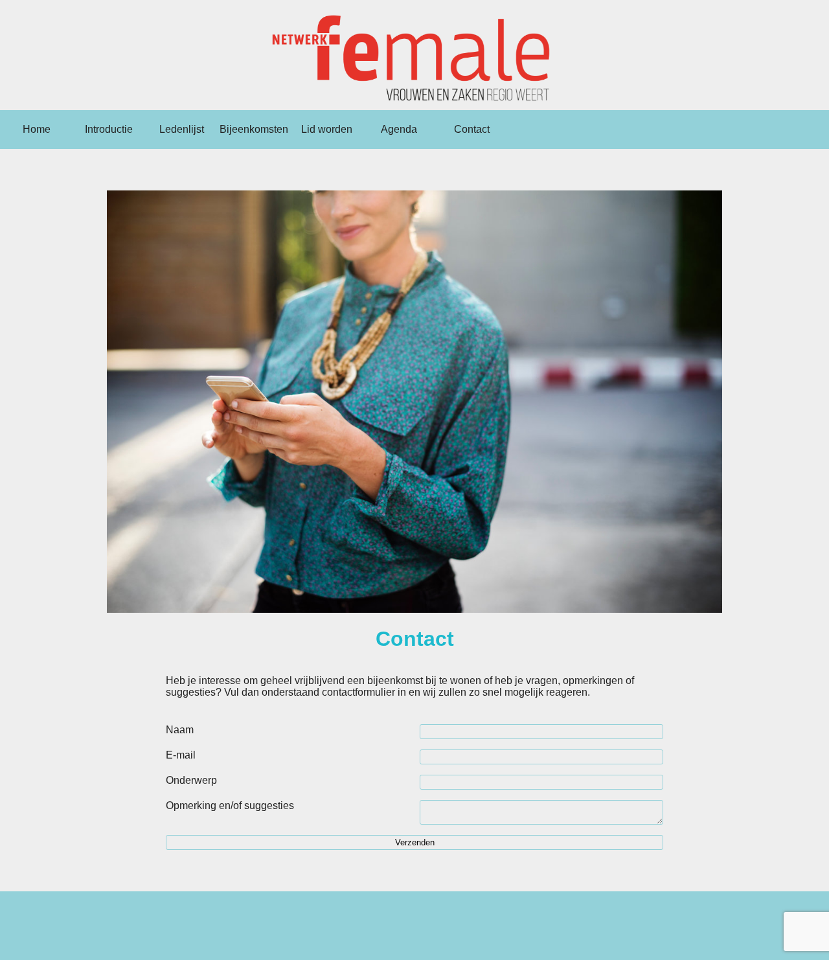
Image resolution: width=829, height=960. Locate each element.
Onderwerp (191, 780)
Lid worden (326, 129)
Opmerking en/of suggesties (230, 805)
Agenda (399, 129)
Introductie (109, 129)
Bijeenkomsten (254, 129)
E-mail (181, 754)
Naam (180, 729)
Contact (472, 129)
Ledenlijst (181, 129)
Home (37, 129)
